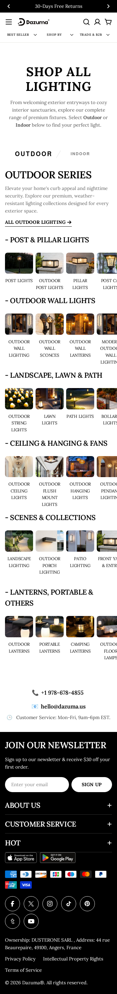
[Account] (97, 22)
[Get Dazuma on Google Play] (58, 857)
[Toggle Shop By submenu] (72, 34)
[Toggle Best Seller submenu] (35, 34)
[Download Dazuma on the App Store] (21, 857)
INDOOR (80, 154)
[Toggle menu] (8, 22)
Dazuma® (33, 983)
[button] (8, 6)
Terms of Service (23, 970)
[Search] (86, 22)
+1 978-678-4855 (58, 692)
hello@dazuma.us (59, 706)
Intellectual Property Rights (73, 959)
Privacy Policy (20, 959)
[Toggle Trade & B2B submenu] (108, 34)
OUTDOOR (33, 153)
